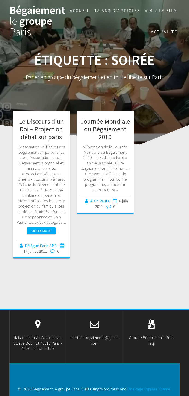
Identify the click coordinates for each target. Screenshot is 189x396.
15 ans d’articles (117, 10)
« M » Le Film (161, 10)
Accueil (80, 10)
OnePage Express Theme (148, 389)
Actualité (164, 31)
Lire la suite (41, 230)
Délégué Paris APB (41, 245)
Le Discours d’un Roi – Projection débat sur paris (41, 129)
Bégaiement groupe (37, 21)
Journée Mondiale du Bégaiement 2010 (105, 129)
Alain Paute (99, 201)
